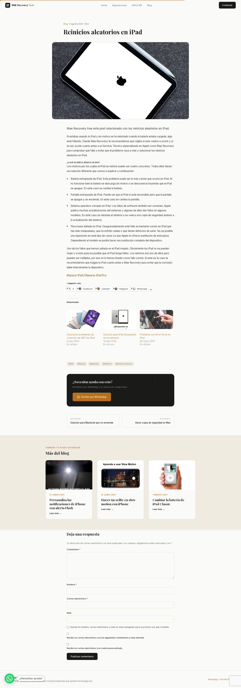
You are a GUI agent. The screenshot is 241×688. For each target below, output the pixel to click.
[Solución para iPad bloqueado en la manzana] (120, 319)
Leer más (54, 513)
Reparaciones (119, 5)
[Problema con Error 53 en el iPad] (156, 319)
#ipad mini (94, 364)
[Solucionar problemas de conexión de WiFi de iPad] (83, 319)
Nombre (72, 584)
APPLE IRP (137, 5)
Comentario (73, 549)
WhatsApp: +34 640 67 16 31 (222, 679)
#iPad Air (81, 364)
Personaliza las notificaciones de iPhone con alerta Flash (68, 504)
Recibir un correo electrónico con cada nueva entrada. (95, 648)
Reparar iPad (75, 275)
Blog (149, 5)
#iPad (70, 364)
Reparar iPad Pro (96, 275)
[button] (9, 678)
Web (69, 613)
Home (104, 5)
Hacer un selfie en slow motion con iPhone (118, 502)
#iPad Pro (107, 364)
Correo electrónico (77, 598)
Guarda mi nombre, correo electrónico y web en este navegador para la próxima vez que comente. (119, 627)
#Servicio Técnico (124, 364)
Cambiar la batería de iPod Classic (168, 502)
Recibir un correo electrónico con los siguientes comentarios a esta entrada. (105, 637)
